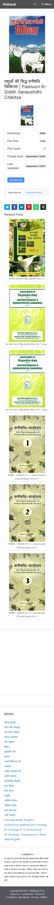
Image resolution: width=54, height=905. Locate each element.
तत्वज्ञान (7, 766)
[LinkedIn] (21, 207)
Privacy (35, 897)
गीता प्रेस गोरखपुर (12, 727)
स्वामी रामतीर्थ (10, 776)
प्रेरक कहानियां (11, 737)
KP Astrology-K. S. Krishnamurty (23, 829)
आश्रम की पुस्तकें (12, 839)
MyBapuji (9, 4)
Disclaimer (24, 897)
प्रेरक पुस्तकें (10, 722)
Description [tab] (14, 192)
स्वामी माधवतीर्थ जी (12, 771)
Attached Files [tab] (34, 192)
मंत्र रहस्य (8, 790)
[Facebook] (14, 207)
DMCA (43, 897)
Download (16, 180)
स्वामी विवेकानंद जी (12, 761)
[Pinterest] (29, 207)
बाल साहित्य (9, 742)
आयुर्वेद (7, 795)
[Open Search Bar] (35, 4)
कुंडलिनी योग (10, 751)
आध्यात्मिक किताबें (12, 781)
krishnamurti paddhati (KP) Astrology (25, 824)
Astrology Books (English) (19, 820)
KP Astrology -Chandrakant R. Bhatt (25, 834)
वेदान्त (7, 756)
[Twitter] (7, 207)
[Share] (43, 207)
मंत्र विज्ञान (9, 785)
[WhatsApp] (36, 207)
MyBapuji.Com (37, 890)
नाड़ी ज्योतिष (9, 815)
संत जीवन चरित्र (11, 732)
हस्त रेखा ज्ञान (10, 810)
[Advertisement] (27, 662)
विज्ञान (7, 746)
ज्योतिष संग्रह (10, 805)
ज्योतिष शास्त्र (10, 800)
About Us (15, 894)
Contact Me (27, 894)
